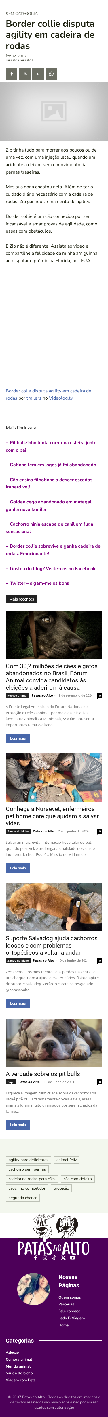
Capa (10, 1082)
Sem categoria (22, 14)
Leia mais (18, 738)
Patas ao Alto (42, 695)
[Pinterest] (38, 74)
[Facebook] (11, 74)
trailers (33, 398)
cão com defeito (78, 1179)
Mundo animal (17, 695)
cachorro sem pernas (27, 1169)
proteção (61, 1188)
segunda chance (23, 1198)
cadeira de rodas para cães (32, 1179)
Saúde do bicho (18, 831)
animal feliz (66, 1160)
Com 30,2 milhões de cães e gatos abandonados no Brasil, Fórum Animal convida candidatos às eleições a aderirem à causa (52, 677)
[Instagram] (45, 1258)
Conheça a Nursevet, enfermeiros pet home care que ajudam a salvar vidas (52, 816)
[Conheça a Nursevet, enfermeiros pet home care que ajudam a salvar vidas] (54, 777)
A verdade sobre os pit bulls (43, 1074)
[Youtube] (72, 1258)
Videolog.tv (61, 398)
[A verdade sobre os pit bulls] (54, 1043)
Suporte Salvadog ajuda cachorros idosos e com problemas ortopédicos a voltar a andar (52, 945)
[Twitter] (25, 74)
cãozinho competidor (27, 1188)
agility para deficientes (28, 1160)
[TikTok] (54, 1258)
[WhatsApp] (51, 74)
